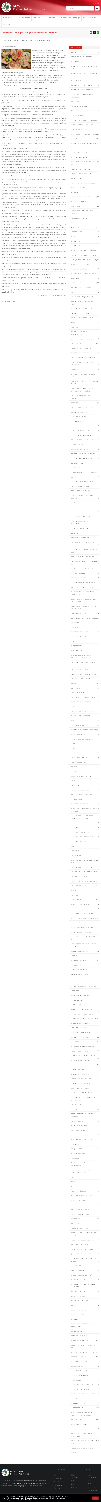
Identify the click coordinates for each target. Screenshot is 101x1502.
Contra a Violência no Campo (83, 454)
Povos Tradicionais (79, 1205)
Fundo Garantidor (79, 762)
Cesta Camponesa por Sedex (82, 407)
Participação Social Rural (82, 1139)
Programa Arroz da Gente (82, 1240)
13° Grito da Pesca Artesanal (83, 90)
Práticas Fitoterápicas (80, 1209)
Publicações (74, 1488)
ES (98, 4)
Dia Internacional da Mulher (83, 587)
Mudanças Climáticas (80, 1037)
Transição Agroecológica (82, 1384)
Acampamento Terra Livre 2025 (83, 183)
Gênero (74, 767)
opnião (74, 1109)
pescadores (76, 1144)
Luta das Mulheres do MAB (82, 867)
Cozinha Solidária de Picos (82, 481)
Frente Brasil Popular (80, 757)
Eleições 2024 (76, 650)
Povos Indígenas (78, 1200)
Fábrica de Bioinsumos (80, 716)
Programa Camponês (79, 1244)
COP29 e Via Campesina (80, 463)
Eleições (74, 641)
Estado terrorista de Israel (82, 711)
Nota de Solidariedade (80, 1083)
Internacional (77, 799)
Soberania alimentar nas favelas (84, 1352)
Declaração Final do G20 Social (84, 557)
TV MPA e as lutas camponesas (83, 1394)
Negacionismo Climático (81, 1060)
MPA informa (76, 991)
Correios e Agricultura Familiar (84, 472)
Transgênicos (76, 1380)
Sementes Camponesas (80, 1310)
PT (96, 4)
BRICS (73, 322)
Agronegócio (76, 227)
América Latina (77, 283)
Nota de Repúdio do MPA (81, 1079)
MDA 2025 (74, 895)
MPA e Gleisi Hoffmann (80, 974)
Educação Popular (79, 636)
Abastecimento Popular (81, 174)
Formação (75, 753)
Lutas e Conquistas (50, 18)
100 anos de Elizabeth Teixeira (83, 85)
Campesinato (76, 343)
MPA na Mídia (76, 1004)
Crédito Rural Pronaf (80, 486)
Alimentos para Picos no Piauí (83, 273)
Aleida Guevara (77, 246)
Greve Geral (76, 785)
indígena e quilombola (80, 790)
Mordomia (75, 956)
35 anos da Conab (78, 129)
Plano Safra (76, 1158)
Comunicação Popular (80, 430)
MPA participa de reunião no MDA (84, 1018)
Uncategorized (77, 1408)
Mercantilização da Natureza (83, 913)
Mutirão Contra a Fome (80, 1051)
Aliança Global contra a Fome (83, 255)
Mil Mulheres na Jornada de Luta (84, 918)
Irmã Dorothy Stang (79, 804)
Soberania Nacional (79, 1357)
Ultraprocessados (79, 1403)
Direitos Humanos (78, 613)
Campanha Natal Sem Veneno (82, 339)
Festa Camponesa (78, 734)
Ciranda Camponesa (79, 412)
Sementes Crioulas (79, 1314)
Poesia (73, 1182)
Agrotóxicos (76, 232)
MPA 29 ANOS (76, 965)
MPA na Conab (76, 1000)
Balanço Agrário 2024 (80, 313)
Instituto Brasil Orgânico (82, 794)
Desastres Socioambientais (82, 568)
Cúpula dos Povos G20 (80, 516)
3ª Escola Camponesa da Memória (85, 134)
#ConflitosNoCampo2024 (81, 57)
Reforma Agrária (78, 1279)
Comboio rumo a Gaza (80, 417)
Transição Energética (80, 1389)
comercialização (78, 421)
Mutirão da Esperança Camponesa (85, 1056)
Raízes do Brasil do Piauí (81, 1275)
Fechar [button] (95, 1498)
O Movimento (8, 18)
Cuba (73, 503)
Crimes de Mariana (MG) (80, 491)
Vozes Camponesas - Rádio (82, 1448)
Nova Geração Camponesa (82, 1093)
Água (73, 236)
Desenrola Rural (78, 573)
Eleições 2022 (76, 646)
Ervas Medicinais (78, 692)
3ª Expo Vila (75, 138)
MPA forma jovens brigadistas (83, 986)
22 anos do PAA (77, 115)
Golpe (73, 771)
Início (55, 1475)
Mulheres (75, 1042)
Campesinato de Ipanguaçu (82, 348)
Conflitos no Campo (79, 449)
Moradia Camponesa (79, 951)
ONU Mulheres (77, 1104)
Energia (74, 683)
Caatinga (74, 327)
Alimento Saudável (79, 269)
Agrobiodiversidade (79, 201)
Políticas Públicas (78, 1191)
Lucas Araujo (76, 851)
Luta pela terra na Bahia (81, 876)
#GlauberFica (76, 61)
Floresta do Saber (79, 743)
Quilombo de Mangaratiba (82, 1254)
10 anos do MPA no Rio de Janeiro (84, 73)
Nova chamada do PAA (80, 1088)
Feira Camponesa (78, 725)
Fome (73, 748)
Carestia (74, 369)
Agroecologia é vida (79, 218)
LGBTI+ (73, 846)
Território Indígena (79, 1371)
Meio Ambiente (76, 899)
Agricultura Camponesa (81, 197)
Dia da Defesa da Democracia (83, 582)
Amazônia (75, 278)
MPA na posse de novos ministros (85, 1009)
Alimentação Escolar (80, 264)
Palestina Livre (77, 1121)
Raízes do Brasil (78, 1270)
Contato (6, 24)
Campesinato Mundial (80, 353)
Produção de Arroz (79, 1228)
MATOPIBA (75, 890)
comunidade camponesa (81, 435)
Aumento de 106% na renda (82, 308)
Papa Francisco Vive (79, 1130)
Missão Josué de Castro (81, 932)
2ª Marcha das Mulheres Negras (84, 120)
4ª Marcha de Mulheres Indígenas (84, 143)
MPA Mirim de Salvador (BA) (82, 995)
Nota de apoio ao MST (80, 1074)
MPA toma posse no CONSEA (82, 1032)
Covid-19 (74, 477)
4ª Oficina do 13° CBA (79, 148)
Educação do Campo (79, 632)
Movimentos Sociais (79, 960)
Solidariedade (77, 1366)
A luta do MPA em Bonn (80, 169)
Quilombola (76, 1265)
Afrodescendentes (79, 187)
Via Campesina (76, 1419)
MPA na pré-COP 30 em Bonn (82, 1014)
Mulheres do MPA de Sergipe (82, 1046)
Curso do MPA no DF (79, 528)
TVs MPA (74, 1398)
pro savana (75, 1223)
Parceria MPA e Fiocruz (80, 1135)
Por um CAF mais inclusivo (82, 1195)
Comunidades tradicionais (82, 440)
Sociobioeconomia (79, 1361)
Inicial (9, 40)
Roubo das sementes (79, 1301)
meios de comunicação (80, 904)
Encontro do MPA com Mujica (83, 674)
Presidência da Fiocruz (80, 1214)
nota (73, 1065)
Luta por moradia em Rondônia (84, 881)
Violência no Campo (79, 1424)
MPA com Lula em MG (79, 970)
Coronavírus (76, 467)
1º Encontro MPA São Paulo (82, 111)
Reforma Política (78, 1291)
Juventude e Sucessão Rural (83, 837)
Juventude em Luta (78, 841)
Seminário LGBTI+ (77, 1331)
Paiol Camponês (89, 18)
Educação (75, 627)
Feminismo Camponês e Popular (84, 730)
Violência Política (78, 1429)
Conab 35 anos (77, 444)
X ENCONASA (76, 1452)
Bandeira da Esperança (70, 18)
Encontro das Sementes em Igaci (84, 662)
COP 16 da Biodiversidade (81, 458)
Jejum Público (77, 823)
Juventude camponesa (80, 832)
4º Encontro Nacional (80, 152)
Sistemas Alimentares (80, 1336)
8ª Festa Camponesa (79, 157)
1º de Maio (75, 101)
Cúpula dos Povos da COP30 (83, 512)
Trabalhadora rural (79, 1375)
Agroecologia (77, 206)
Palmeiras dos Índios (80, 1125)
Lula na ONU (76, 855)
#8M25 (73, 52)
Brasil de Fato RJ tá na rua (82, 318)
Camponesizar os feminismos (83, 357)
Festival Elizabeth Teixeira (82, 739)
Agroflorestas (77, 222)
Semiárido (75, 1319)
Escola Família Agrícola (81, 702)
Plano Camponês (23, 18)
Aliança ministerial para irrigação (85, 260)
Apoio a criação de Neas (81, 287)
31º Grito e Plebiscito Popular (83, 125)
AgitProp (74, 192)
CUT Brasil (75, 533)
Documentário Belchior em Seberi (85, 618)
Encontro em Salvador (80, 679)
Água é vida (75, 241)
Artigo (73, 292)
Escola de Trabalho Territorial (84, 697)
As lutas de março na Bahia (82, 297)
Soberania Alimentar (79, 1340)
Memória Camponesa (79, 909)
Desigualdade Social (79, 578)
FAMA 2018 (75, 720)
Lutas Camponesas (78, 886)
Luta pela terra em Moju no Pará (84, 872)
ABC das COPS (76, 178)
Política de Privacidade (42, 1500)
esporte (74, 706)
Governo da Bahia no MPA (81, 776)
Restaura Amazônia (79, 1296)
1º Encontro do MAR (79, 106)
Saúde (73, 1305)
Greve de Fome (77, 781)
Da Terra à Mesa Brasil (80, 538)
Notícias (36, 18)
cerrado (74, 403)
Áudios (73, 1484)
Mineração (75, 923)
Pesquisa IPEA (76, 1149)
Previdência (76, 1219)
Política (74, 1186)
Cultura (74, 507)
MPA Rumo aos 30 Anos (80, 1023)
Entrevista (75, 688)
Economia (75, 622)
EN (93, 4)
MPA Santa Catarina (79, 1028)
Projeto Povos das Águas (82, 1249)
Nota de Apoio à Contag (81, 1069)
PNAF (73, 1177)
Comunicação (76, 426)
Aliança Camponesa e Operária (83, 250)
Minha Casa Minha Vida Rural (82, 927)
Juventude (75, 827)
